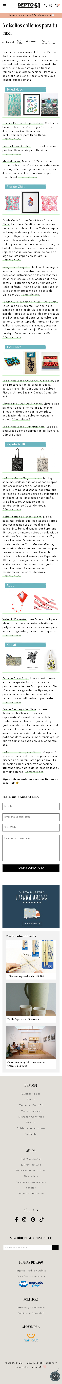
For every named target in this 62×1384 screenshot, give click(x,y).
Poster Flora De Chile (16, 146)
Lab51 (37, 1367)
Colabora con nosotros (31, 1128)
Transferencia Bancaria (31, 1276)
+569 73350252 (32, 1165)
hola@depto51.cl (31, 1159)
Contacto (31, 1134)
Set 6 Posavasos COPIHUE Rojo (23, 427)
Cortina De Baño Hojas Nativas (22, 123)
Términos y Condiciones (31, 1308)
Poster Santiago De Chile (19, 709)
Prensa (31, 1099)
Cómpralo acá (11, 139)
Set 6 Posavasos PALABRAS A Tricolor (27, 381)
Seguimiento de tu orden (31, 1170)
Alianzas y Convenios (31, 1117)
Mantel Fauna (11, 161)
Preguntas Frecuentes (31, 1193)
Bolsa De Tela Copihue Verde (21, 752)
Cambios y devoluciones (31, 1182)
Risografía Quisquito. (16, 267)
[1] (56, 6)
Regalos (31, 1188)
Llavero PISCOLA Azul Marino (22, 404)
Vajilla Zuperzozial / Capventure (24, 1019)
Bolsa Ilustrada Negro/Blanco (21, 478)
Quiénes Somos (31, 1094)
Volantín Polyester (14, 619)
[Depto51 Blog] (28, 5)
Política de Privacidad (31, 1313)
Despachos (31, 1176)
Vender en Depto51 (31, 1105)
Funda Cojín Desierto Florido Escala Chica (30, 302)
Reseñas (31, 1122)
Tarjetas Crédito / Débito (31, 1271)
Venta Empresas (31, 1111)
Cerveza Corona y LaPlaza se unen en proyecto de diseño (26, 1064)
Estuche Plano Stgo (15, 678)
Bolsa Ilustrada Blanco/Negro (21, 517)
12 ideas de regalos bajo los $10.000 (25, 976)
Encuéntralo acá (43, 15)
